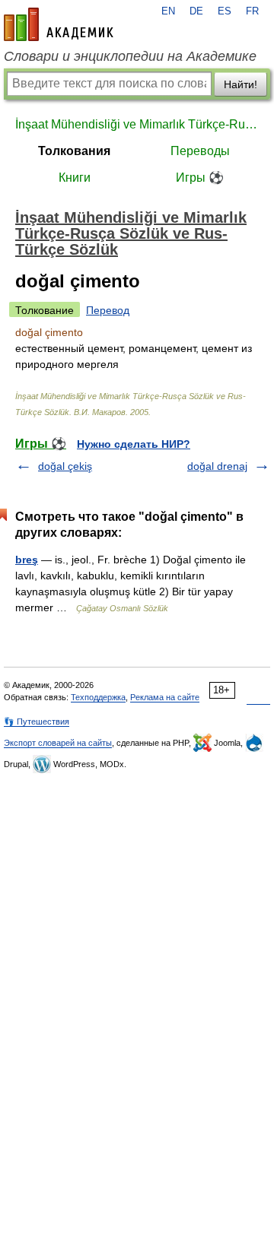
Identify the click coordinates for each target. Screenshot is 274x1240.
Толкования (74, 150)
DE (196, 11)
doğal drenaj (217, 466)
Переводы (200, 150)
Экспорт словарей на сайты (58, 742)
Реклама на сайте (164, 697)
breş (26, 559)
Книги (75, 177)
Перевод (107, 310)
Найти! (240, 84)
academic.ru (58, 24)
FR (252, 11)
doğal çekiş (65, 466)
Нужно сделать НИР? (133, 444)
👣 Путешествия (36, 721)
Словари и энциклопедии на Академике (130, 56)
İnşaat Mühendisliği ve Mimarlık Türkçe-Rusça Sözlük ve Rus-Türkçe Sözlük (137, 124)
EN (168, 11)
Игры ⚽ (200, 177)
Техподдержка (98, 697)
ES (224, 11)
